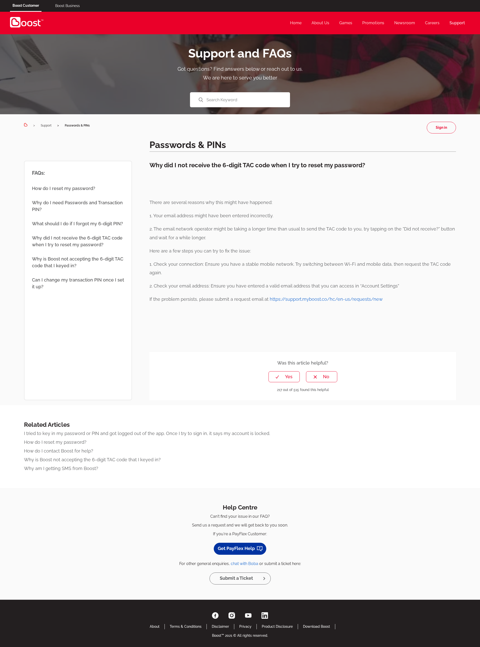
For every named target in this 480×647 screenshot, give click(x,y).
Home (296, 22)
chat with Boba (244, 563)
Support (457, 22)
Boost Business (67, 6)
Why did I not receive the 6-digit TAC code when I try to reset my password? (77, 241)
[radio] (284, 376)
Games (345, 22)
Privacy (245, 626)
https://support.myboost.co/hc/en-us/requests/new (326, 299)
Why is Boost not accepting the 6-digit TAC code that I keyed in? (77, 262)
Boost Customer (25, 6)
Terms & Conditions (186, 626)
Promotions (373, 22)
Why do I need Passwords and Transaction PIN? (77, 206)
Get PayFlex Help (236, 548)
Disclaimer (220, 626)
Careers (432, 22)
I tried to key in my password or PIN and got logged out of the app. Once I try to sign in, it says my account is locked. (147, 433)
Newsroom (404, 22)
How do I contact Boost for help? (58, 451)
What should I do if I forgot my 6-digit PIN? (77, 223)
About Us (320, 22)
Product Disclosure (277, 626)
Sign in (441, 128)
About (155, 626)
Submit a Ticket (236, 578)
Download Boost (316, 626)
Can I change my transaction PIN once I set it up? (78, 283)
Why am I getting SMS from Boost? (61, 468)
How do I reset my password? (63, 188)
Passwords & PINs (77, 125)
